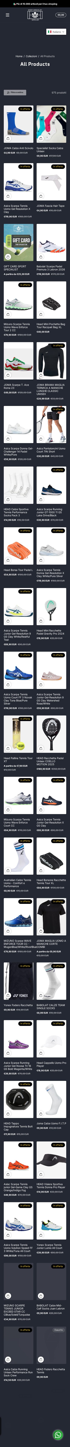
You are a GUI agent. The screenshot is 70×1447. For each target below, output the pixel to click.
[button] (60, 15)
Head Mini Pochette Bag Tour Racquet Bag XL (51, 325)
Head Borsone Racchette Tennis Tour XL (51, 881)
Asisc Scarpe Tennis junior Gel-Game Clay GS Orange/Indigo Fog (18, 1187)
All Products (47, 56)
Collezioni (31, 56)
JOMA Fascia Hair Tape (50, 205)
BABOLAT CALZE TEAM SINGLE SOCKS (51, 1007)
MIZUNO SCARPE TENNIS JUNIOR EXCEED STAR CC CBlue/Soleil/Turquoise (17, 1310)
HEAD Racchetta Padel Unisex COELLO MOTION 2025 (50, 761)
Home (19, 56)
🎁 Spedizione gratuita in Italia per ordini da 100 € (33, 4)
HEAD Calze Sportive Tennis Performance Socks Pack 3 (16, 512)
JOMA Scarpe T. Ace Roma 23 (16, 386)
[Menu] (7, 15)
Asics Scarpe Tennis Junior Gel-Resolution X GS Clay (50, 822)
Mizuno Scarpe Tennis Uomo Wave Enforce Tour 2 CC (17, 327)
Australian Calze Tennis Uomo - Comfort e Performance (17, 883)
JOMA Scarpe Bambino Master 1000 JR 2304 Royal (50, 1433)
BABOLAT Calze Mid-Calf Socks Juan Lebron (51, 1307)
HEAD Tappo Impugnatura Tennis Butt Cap (18, 1126)
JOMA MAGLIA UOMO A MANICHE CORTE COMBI (51, 943)
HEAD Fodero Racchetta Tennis (51, 1371)
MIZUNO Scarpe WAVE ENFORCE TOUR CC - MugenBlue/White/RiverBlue (20, 943)
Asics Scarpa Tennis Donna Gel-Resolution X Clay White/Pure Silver (50, 573)
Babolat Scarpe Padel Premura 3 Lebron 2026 (51, 268)
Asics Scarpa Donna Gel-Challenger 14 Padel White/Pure (18, 451)
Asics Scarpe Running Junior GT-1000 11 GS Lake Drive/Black (49, 512)
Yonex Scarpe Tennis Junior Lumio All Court (49, 1246)
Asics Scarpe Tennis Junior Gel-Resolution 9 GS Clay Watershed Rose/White (50, 699)
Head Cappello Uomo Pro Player (51, 1064)
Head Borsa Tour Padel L (18, 569)
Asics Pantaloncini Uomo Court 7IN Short (51, 450)
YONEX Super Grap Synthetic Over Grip (15, 1431)
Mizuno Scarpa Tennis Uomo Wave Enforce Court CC (17, 822)
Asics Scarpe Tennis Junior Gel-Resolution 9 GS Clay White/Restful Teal (17, 635)
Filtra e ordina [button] (17, 92)
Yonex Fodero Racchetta (18, 1005)
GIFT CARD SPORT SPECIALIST (15, 268)
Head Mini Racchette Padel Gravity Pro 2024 (50, 632)
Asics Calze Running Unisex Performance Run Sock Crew (18, 1372)
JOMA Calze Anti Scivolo (18, 148)
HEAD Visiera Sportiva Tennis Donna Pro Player (51, 1186)
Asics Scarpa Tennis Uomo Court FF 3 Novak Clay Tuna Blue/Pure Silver (18, 699)
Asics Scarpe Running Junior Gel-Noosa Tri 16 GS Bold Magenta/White (18, 1065)
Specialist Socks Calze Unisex (50, 150)
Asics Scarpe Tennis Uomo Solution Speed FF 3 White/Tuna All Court (18, 1247)
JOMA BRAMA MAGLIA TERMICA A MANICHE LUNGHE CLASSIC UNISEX (51, 389)
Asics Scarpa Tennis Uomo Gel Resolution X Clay (17, 208)
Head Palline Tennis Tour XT (18, 760)
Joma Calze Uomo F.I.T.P (51, 1123)
